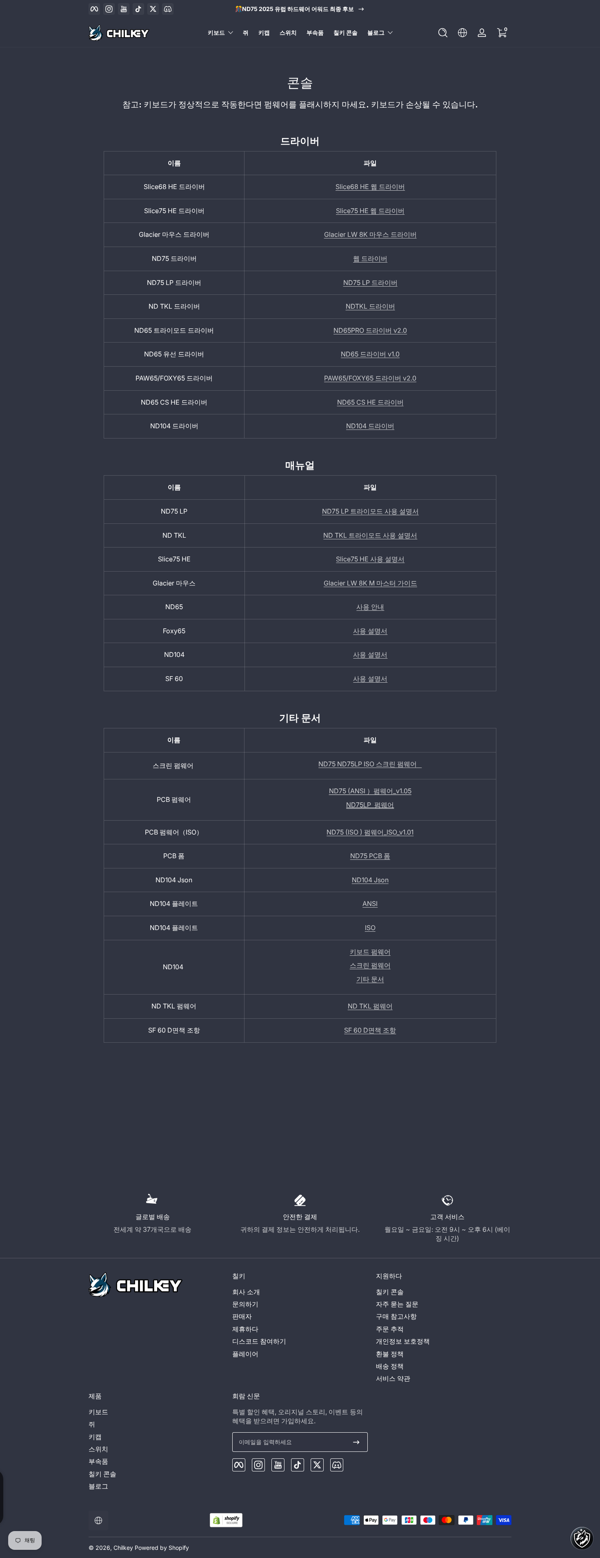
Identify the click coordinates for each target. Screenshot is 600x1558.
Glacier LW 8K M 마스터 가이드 (370, 583)
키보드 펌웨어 (370, 952)
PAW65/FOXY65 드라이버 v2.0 (370, 378)
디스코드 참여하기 (259, 1341)
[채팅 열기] (582, 1538)
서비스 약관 (393, 1378)
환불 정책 (390, 1354)
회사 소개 (246, 1292)
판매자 (242, 1316)
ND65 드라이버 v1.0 (370, 354)
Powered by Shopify (162, 1547)
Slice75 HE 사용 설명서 (370, 559)
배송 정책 (390, 1366)
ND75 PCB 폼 (370, 856)
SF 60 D (370, 1030)
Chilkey (123, 1547)
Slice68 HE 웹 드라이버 (370, 187)
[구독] (356, 1442)
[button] (443, 33)
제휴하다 (245, 1329)
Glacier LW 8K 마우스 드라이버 (370, 234)
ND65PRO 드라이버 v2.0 (370, 330)
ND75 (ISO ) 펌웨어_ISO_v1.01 (370, 832)
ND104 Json (370, 880)
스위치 (98, 1449)
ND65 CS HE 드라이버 (370, 402)
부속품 (98, 1461)
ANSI (370, 903)
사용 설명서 (370, 631)
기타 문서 (370, 979)
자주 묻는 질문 (397, 1304)
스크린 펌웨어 (370, 965)
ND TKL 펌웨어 (370, 1006)
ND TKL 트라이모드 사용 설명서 (370, 535)
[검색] (443, 33)
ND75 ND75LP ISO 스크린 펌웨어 (370, 764)
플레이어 (245, 1354)
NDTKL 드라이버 (370, 306)
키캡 (95, 1437)
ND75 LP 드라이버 (370, 282)
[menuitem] (300, 1291)
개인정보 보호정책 (403, 1341)
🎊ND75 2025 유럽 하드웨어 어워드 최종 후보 (294, 8)
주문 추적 (390, 1329)
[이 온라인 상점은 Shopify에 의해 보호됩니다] (226, 1520)
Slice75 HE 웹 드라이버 (370, 211)
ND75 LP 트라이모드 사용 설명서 (370, 511)
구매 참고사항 (396, 1316)
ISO (370, 928)
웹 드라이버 (370, 258)
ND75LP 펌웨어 (370, 805)
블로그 (375, 32)
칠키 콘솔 (390, 1292)
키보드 (216, 32)
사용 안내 (370, 607)
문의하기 (245, 1304)
